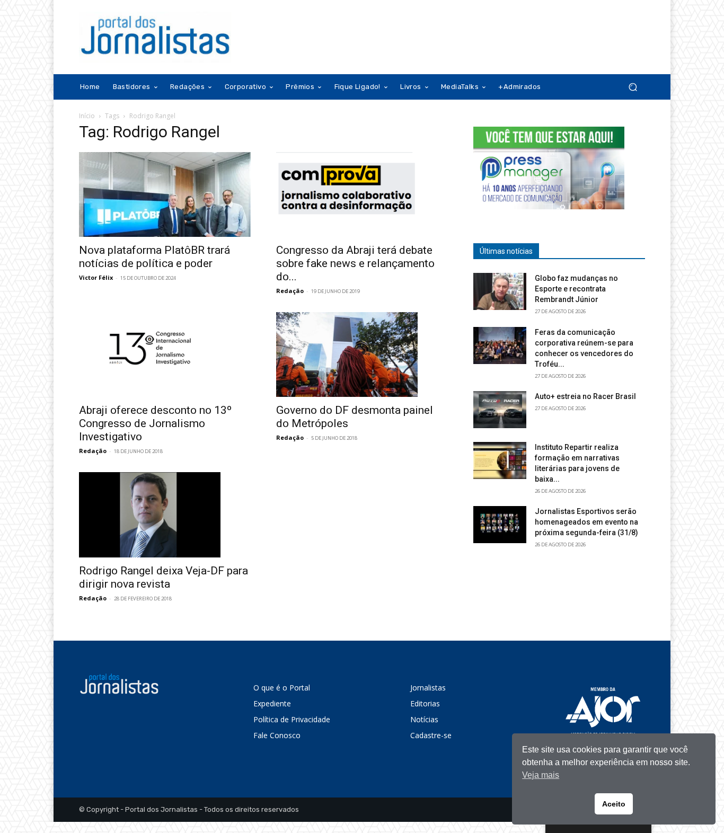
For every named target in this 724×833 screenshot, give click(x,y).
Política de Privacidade (291, 719)
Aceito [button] (613, 804)
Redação (290, 291)
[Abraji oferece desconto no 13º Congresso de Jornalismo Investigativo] (165, 354)
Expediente (272, 703)
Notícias (424, 719)
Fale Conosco (277, 735)
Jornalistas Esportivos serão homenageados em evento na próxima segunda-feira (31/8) (586, 522)
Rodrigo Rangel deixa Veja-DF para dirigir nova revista (163, 577)
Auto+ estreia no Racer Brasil (585, 396)
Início (87, 115)
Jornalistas (428, 688)
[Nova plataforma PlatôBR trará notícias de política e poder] (165, 194)
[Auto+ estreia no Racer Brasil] (499, 409)
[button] (632, 87)
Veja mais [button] (540, 774)
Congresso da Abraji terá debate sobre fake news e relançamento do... (355, 263)
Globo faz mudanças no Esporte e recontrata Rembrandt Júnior (576, 289)
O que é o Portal (281, 688)
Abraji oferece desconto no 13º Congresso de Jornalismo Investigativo (155, 423)
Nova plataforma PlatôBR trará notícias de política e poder (154, 257)
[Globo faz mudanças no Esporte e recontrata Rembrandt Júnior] (499, 291)
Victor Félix (96, 277)
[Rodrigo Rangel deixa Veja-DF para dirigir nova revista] (165, 514)
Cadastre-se (431, 735)
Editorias (425, 703)
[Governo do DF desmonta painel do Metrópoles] (362, 354)
